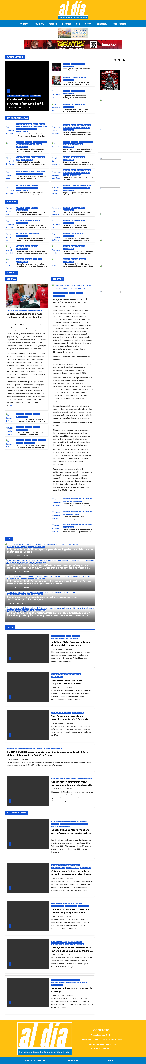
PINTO (32, 144)
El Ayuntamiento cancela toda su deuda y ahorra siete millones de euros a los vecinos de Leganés (75, 98)
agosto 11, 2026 (15, 555)
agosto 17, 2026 (15, 107)
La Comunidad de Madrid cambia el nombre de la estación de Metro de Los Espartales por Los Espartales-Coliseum (30, 448)
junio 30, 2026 (58, 995)
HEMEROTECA (101, 24)
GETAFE (18, 95)
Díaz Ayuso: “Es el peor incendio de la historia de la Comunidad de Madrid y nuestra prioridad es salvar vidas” (77, 151)
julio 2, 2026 (58, 649)
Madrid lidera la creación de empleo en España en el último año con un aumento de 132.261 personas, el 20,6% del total (30, 435)
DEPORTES (66, 24)
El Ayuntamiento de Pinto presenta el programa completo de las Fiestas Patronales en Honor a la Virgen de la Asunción (49, 582)
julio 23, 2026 (14, 619)
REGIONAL (53, 24)
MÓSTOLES (20, 126)
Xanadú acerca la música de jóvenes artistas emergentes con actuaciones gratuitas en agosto (42, 598)
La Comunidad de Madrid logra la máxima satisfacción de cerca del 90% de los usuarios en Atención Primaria (78, 266)
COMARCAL (39, 24)
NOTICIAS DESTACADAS (39, 126)
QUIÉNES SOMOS (119, 24)
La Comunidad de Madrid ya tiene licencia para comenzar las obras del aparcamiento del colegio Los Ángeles (78, 240)
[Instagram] (114, 60)
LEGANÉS (73, 64)
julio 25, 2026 (58, 837)
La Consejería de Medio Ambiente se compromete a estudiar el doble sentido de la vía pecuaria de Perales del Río (30, 196)
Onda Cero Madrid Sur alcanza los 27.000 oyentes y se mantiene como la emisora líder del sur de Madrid (78, 164)
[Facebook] (124, 60)
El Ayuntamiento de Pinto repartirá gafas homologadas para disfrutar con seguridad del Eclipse (31, 266)
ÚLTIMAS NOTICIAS (35, 95)
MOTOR (88, 24)
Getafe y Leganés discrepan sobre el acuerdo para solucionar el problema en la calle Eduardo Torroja (77, 135)
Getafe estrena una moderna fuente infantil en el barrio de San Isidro (25, 103)
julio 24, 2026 (58, 878)
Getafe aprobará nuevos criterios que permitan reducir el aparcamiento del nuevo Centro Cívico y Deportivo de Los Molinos (77, 533)
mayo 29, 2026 (58, 723)
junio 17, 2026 (58, 687)
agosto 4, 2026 (61, 306)
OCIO (78, 24)
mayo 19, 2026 (13, 759)
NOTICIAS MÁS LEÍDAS (23, 129)
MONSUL (27, 107)
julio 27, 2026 (14, 603)
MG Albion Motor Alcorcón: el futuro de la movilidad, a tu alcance (31, 177)
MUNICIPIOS (24, 24)
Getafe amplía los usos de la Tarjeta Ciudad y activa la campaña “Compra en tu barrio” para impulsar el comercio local (30, 254)
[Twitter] (119, 60)
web (12, 406)
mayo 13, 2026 (58, 789)
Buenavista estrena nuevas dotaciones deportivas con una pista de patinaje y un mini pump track (77, 519)
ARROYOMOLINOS (12, 594)
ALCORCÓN (20, 124)
